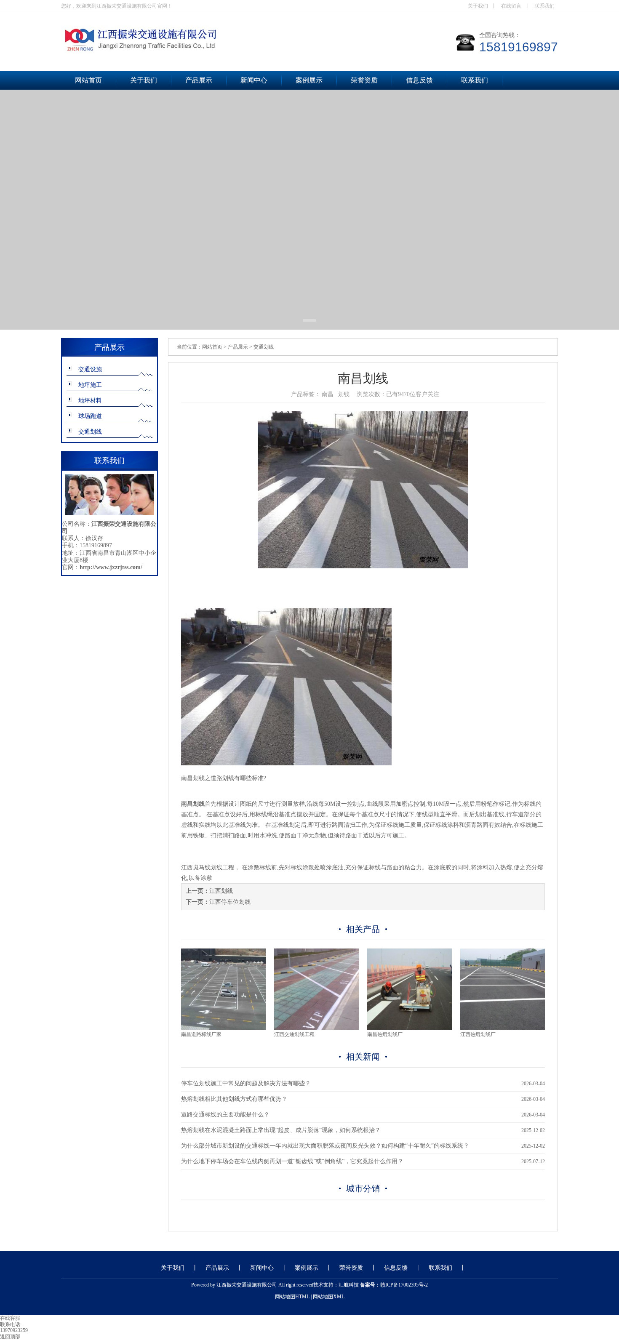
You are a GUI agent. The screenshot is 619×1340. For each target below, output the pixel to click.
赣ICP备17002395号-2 (404, 1285)
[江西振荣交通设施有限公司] (200, 52)
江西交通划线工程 (294, 1034)
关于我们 (478, 6)
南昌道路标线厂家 (201, 1034)
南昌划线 (193, 778)
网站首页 (88, 80)
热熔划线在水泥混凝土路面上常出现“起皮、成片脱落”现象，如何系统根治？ (281, 1130)
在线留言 (511, 6)
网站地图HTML (292, 1297)
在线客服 (10, 1318)
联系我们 (544, 6)
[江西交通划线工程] (316, 1028)
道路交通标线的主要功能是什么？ (225, 1114)
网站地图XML (328, 1297)
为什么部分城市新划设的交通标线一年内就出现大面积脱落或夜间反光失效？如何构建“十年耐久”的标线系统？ (325, 1146)
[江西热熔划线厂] (502, 1028)
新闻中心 (253, 80)
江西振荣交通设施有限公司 (246, 1285)
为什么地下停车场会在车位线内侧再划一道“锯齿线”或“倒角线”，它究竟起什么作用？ (292, 1161)
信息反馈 (419, 80)
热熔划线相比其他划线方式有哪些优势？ (234, 1099)
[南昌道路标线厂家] (223, 1028)
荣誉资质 (364, 80)
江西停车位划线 (230, 902)
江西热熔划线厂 (478, 1034)
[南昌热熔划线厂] (409, 1028)
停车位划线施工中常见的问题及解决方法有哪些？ (246, 1083)
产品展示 (198, 80)
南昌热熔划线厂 (385, 1034)
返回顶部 (10, 1337)
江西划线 (221, 891)
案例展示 (309, 80)
